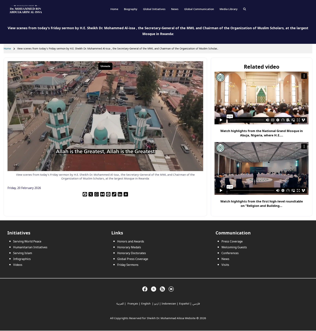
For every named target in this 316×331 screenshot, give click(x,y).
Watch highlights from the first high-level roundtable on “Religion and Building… (261, 203)
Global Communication (199, 9)
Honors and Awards (130, 241)
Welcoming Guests (234, 247)
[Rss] (162, 288)
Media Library (229, 9)
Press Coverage (232, 241)
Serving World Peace (27, 241)
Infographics (22, 259)
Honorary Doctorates (131, 253)
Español (184, 304)
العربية (120, 304)
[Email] (171, 288)
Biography (130, 9)
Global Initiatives (154, 9)
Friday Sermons (127, 265)
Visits (225, 265)
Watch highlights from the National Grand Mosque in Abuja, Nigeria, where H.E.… (261, 133)
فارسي (196, 304)
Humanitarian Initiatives (30, 247)
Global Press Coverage (132, 259)
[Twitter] (153, 288)
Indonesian (169, 304)
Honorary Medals (129, 247)
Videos (17, 265)
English (146, 304)
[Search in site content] (244, 9)
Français (132, 304)
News (174, 9)
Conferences (230, 253)
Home (114, 9)
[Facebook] (144, 288)
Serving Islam (22, 253)
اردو (156, 304)
